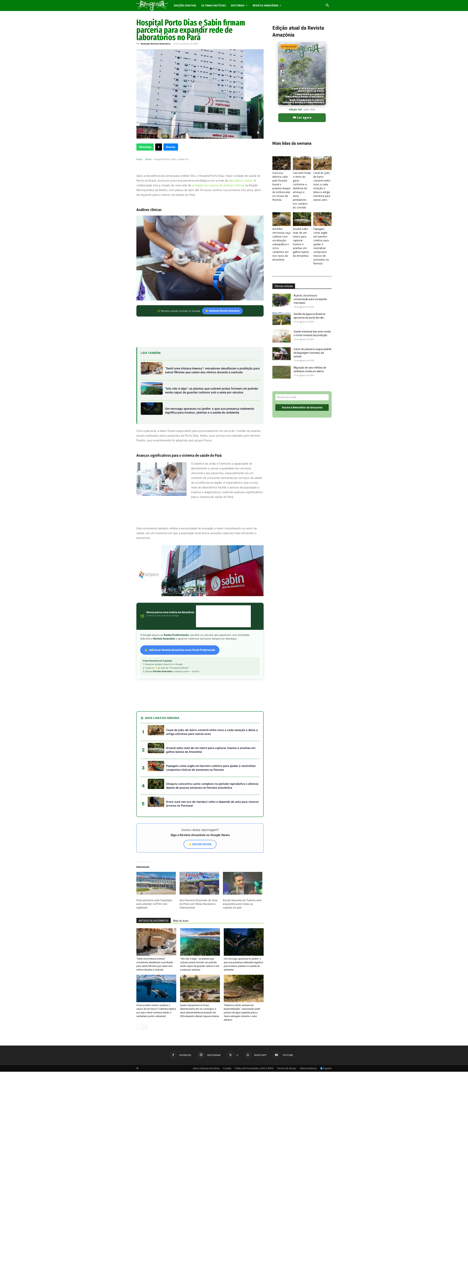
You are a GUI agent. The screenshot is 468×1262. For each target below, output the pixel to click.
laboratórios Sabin (240, 180)
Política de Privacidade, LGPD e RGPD (254, 1068)
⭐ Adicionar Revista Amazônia (222, 310)
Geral (148, 159)
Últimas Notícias (213, 5)
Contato (227, 1068)
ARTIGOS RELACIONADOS (154, 920)
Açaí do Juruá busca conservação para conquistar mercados (310, 299)
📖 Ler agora (302, 117)
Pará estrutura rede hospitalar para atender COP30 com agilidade (154, 904)
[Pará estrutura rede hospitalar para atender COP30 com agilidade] (156, 883)
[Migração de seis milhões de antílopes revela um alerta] (281, 372)
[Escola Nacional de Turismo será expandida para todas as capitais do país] (242, 883)
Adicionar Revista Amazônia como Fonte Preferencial (182, 649)
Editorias (237, 5)
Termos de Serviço (286, 1068)
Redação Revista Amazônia (156, 43)
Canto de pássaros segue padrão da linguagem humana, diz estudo (313, 353)
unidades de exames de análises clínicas (218, 185)
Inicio (139, 159)
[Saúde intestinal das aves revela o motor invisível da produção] (281, 336)
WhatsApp (145, 146)
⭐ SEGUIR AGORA (200, 844)
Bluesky (171, 146)
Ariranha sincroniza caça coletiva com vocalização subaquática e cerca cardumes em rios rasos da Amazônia (281, 244)
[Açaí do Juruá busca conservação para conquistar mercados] (281, 300)
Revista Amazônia (265, 5)
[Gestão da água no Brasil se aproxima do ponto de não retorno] (281, 318)
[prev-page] (138, 1027)
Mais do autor (181, 920)
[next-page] (144, 1027)
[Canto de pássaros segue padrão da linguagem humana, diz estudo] (281, 353)
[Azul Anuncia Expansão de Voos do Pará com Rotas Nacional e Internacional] (199, 883)
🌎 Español (326, 1068)
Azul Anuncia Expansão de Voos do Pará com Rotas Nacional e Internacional (199, 904)
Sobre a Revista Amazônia (206, 1068)
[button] (327, 6)
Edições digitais (185, 5)
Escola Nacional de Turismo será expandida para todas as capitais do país (242, 904)
